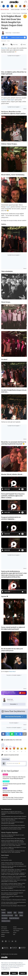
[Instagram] (2, 941)
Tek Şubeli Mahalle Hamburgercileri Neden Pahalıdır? (14, 784)
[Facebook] (6, 941)
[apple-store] (5, 947)
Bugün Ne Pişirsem (14, 918)
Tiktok (21, 915)
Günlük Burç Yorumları (7, 915)
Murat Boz (4, 48)
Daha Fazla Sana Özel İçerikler (13, 716)
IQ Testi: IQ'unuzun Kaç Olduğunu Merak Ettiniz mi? (13, 905)
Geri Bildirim (4, 928)
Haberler (3, 13)
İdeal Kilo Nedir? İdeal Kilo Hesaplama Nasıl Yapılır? (13, 890)
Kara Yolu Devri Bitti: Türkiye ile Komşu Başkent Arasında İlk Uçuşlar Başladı (13, 798)
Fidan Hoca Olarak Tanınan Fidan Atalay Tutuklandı (13, 838)
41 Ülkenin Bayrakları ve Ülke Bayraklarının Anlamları (13, 899)
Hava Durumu (4, 857)
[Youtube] (12, 941)
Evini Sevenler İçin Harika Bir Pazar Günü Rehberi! (13, 825)
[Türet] (24, 6)
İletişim (3, 936)
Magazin (9, 13)
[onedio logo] (13, 957)
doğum (12, 99)
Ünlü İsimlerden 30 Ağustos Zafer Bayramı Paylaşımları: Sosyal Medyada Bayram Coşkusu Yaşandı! (14, 777)
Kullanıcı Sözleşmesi (18, 928)
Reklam (3, 934)
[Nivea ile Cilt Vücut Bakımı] (4, 6)
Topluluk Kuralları (5, 932)
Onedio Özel (6, 781)
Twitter (3, 912)
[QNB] (20, 6)
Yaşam (4, 788)
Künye (14, 932)
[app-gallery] (22, 947)
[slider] (14, 487)
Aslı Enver (4, 99)
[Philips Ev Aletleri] (8, 6)
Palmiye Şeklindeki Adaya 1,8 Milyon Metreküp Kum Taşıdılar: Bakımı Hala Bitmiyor (12, 791)
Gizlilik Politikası (5, 930)
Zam (15, 912)
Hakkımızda (4, 926)
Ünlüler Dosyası (16, 13)
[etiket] (25, 16)
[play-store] (14, 947)
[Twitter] (9, 941)
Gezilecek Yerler (6, 921)
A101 (16, 915)
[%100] (16, 6)
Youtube (21, 912)
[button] (22, 489)
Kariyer (15, 926)
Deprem (10, 912)
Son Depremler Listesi (6, 860)
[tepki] (2, 748)
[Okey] (12, 6)
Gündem (5, 795)
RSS (14, 934)
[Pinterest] (15, 941)
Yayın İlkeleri (16, 930)
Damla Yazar (13, 32)
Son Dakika (4, 918)
